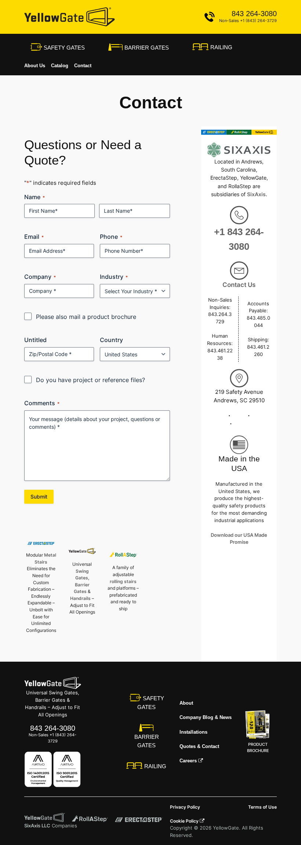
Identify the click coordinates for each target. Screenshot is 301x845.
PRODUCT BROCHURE (258, 747)
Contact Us (238, 284)
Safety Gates (63, 47)
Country (111, 340)
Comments (41, 403)
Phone (111, 236)
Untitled (35, 340)
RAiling (220, 47)
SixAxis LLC (37, 825)
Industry (114, 276)
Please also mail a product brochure (86, 316)
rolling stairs (123, 581)
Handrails (80, 598)
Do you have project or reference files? (90, 380)
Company (40, 276)
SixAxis (256, 194)
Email (34, 236)
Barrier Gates (146, 47)
